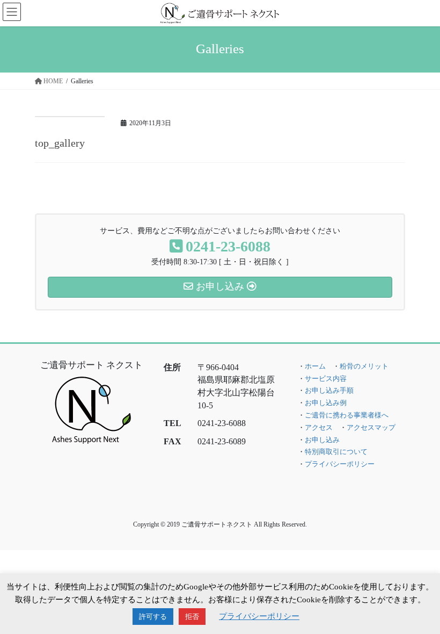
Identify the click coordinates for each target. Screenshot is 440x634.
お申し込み (322, 440)
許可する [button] (153, 617)
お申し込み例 (326, 403)
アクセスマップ (371, 427)
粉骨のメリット (364, 366)
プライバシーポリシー (340, 464)
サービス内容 (326, 379)
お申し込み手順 (329, 390)
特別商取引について (336, 452)
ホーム (315, 366)
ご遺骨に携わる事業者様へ (346, 415)
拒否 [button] (192, 617)
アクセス (319, 427)
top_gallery (60, 143)
